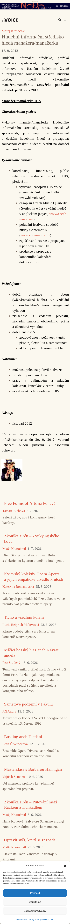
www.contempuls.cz (35, 235)
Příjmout (35, 893)
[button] (65, 865)
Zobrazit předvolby (35, 910)
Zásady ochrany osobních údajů (41, 919)
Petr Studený (11, 662)
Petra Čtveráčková (15, 744)
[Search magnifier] (59, 20)
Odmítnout (35, 901)
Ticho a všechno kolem (24, 617)
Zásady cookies (21, 919)
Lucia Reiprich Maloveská (20, 624)
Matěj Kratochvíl (14, 31)
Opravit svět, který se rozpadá (30, 840)
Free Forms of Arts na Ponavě (30, 503)
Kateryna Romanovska (18, 586)
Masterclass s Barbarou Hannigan (33, 769)
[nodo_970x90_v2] (35, 6)
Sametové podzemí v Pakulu (28, 704)
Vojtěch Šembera (14, 776)
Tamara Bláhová (13, 511)
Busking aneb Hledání (23, 736)
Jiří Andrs (9, 711)
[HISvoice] (11, 20)
